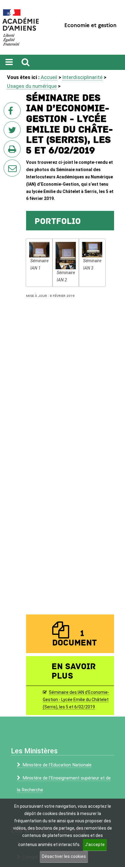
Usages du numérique (32, 86)
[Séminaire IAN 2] (66, 255)
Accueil (49, 77)
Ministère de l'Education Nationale (57, 765)
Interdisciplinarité (82, 77)
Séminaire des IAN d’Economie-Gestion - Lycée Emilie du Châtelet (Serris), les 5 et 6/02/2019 (76, 699)
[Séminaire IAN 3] (92, 249)
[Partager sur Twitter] (13, 131)
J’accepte (95, 844)
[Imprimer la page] (13, 150)
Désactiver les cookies (64, 856)
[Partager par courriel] (8, 164)
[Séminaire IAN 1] (39, 249)
